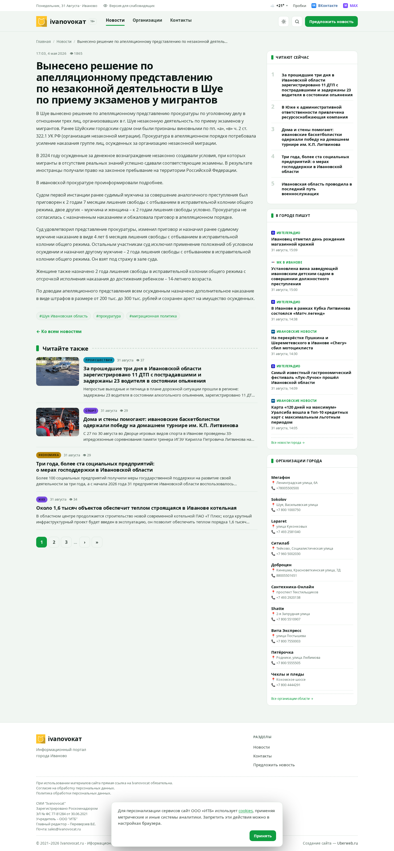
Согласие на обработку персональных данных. (75, 788)
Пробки (299, 5)
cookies (246, 810)
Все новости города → (288, 443)
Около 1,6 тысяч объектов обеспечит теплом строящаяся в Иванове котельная (136, 507)
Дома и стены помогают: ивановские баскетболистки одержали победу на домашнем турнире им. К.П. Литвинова (160, 422)
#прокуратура (108, 316)
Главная (43, 41)
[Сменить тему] (283, 21)
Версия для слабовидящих (132, 5)
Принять (263, 835)
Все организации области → (292, 699)
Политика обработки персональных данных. (73, 793)
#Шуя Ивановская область (63, 316)
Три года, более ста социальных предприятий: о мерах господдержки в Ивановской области (95, 466)
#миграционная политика (153, 316)
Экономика (48, 455)
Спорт (91, 411)
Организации (147, 20)
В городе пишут (293, 215)
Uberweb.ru (347, 843)
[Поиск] (297, 21)
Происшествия (99, 360)
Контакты (181, 20)
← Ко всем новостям (59, 331)
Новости (115, 20)
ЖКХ (41, 499)
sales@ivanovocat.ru (64, 829)
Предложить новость (274, 764)
